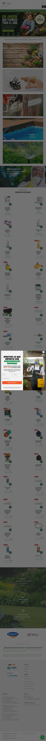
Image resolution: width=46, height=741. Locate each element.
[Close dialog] (43, 352)
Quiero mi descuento (12, 382)
